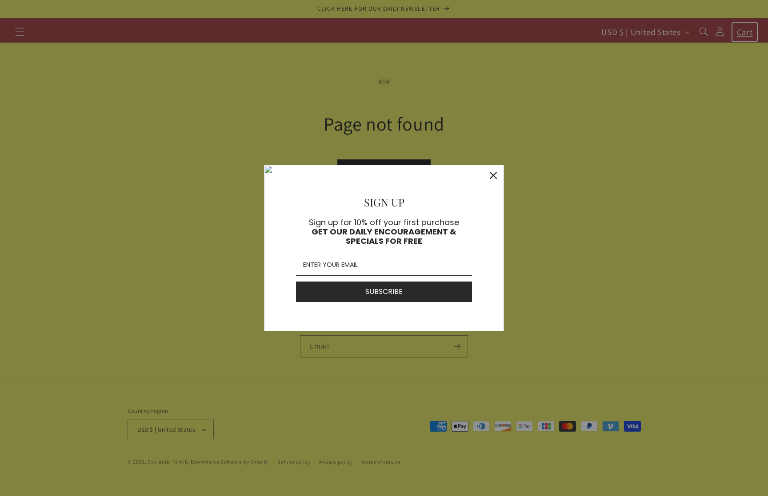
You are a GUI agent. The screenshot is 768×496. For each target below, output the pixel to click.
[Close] (493, 175)
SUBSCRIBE (384, 291)
